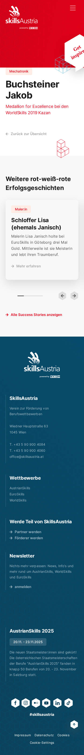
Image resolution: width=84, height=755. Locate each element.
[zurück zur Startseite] (22, 17)
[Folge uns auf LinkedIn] (57, 703)
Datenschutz (44, 735)
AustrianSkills (20, 488)
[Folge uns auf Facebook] (15, 703)
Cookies (63, 735)
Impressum (22, 735)
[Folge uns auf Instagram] (25, 703)
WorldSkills (18, 500)
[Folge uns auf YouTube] (46, 703)
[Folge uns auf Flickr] (36, 703)
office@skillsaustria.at (27, 457)
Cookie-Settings (42, 742)
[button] (62, 295)
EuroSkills (17, 494)
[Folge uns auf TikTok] (68, 703)
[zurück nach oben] (74, 724)
